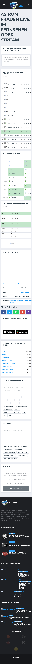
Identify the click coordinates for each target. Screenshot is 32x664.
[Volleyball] (16, 649)
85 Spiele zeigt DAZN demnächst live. (19, 618)
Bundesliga (7, 430)
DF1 (22, 387)
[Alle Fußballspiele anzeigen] (4, 536)
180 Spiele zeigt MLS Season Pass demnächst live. (23, 611)
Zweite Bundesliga (21, 455)
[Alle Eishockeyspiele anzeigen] (4, 545)
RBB (24, 396)
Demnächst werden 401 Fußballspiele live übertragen (19, 536)
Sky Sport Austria (8, 406)
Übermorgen (5, 357)
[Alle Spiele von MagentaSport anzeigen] (7, 622)
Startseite (6, 659)
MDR (14, 393)
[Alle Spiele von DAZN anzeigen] (5, 616)
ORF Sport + (17, 396)
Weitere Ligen (25, 292)
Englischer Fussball (17, 440)
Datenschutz (10, 660)
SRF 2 (19, 412)
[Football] (8, 642)
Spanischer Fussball (9, 455)
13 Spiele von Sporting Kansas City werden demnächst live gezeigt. (24, 575)
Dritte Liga (7, 440)
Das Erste (10, 387)
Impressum (22, 660)
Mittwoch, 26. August (8, 360)
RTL (5, 400)
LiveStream (7, 390)
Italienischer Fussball (9, 452)
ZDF (10, 415)
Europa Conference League (11, 443)
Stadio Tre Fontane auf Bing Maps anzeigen (14, 284)
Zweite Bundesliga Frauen (10, 458)
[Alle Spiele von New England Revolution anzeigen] (9, 580)
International (18, 449)
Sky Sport (23, 403)
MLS (26, 452)
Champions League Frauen (10, 436)
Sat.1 (22, 400)
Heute (3, 351)
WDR (5, 415)
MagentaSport (16, 390)
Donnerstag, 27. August (8, 363)
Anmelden (12, 659)
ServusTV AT (15, 403)
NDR (5, 396)
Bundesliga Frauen (17, 430)
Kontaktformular (16, 488)
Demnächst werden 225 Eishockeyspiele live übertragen (19, 544)
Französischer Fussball (20, 446)
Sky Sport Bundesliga (21, 406)
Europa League (8, 446)
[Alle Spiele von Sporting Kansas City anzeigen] (9, 570)
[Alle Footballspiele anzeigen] (4, 553)
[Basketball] (8, 636)
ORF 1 (10, 396)
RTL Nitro (11, 400)
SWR (24, 412)
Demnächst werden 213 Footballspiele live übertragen (19, 553)
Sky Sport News (8, 409)
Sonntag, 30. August (7, 372)
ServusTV (6, 403)
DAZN (17, 387)
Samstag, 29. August (7, 369)
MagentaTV (7, 393)
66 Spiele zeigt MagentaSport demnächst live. (22, 624)
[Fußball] (23, 642)
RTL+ (17, 400)
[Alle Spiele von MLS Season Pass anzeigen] (8, 609)
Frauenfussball (8, 449)
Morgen (4, 354)
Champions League (8, 433)
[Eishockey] (23, 636)
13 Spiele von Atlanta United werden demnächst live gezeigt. (22, 595)
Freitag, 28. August (7, 366)
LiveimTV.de (16, 657)
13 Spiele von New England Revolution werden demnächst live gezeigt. (24, 586)
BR (4, 387)
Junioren (20, 452)
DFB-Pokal (22, 436)
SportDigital (7, 412)
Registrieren (19, 659)
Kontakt (16, 660)
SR (14, 412)
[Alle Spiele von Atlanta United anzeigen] (7, 592)
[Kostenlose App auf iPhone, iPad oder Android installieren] (21, 6)
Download (25, 659)
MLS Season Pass (22, 393)
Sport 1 (17, 409)
